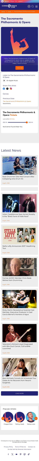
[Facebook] (10, 454)
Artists (9, 11)
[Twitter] (14, 454)
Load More (19, 393)
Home (3, 11)
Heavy (20, 1)
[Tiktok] (31, 454)
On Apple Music (12, 80)
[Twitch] (27, 454)
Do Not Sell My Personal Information (19, 449)
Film (12, 1)
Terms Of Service (20, 447)
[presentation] (3, 418)
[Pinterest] (23, 454)
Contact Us (31, 447)
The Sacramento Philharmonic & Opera (17, 101)
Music (7, 1)
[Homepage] (10, 6)
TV (16, 1)
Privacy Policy (8, 447)
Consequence (2, 1)
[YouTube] (19, 454)
